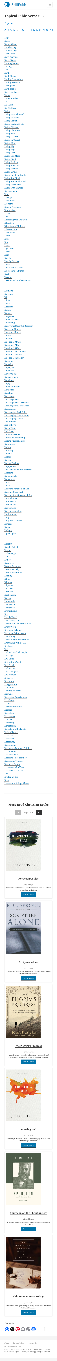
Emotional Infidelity (14, 357)
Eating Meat (10, 143)
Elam (6, 254)
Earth (7, 72)
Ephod (7, 527)
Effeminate (9, 232)
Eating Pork (9, 152)
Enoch (7, 482)
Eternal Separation (13, 572)
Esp (6, 556)
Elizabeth (8, 306)
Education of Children (14, 226)
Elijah (7, 300)
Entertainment (11, 498)
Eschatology (10, 553)
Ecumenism (10, 210)
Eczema (8, 213)
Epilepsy (8, 530)
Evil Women (10, 674)
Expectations (10, 745)
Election (8, 277)
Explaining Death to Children (18, 748)
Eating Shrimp (11, 168)
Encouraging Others (13, 418)
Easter (7, 95)
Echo (6, 194)
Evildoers (8, 678)
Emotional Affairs (12, 348)
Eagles (7, 41)
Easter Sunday (11, 98)
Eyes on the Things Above (16, 783)
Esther (7, 559)
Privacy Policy (18, 1343)
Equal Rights (10, 533)
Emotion (8, 338)
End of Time (10, 428)
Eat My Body (10, 108)
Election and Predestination (17, 280)
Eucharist (8, 588)
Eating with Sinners (13, 187)
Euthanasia (9, 601)
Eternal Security (11, 569)
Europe (7, 598)
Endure (7, 447)
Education (9, 223)
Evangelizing (10, 610)
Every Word (10, 626)
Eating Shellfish (11, 165)
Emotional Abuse (12, 341)
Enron (7, 485)
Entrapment (10, 507)
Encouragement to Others (16, 402)
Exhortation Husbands (15, 729)
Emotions (8, 361)
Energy (7, 460)
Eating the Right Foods (15, 175)
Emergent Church (12, 329)
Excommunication (13, 706)
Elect (6, 274)
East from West (11, 92)
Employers (9, 370)
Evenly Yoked (10, 617)
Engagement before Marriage (18, 469)
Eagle (6, 37)
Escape (7, 550)
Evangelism (9, 604)
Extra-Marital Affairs (14, 767)
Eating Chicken (11, 127)
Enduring (8, 450)
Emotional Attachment (15, 351)
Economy (8, 203)
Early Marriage (11, 56)
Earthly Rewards (12, 82)
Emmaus (8, 335)
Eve (6, 614)
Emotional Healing (13, 354)
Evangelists (9, 607)
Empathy (8, 364)
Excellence (9, 700)
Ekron (7, 251)
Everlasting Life (11, 620)
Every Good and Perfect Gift (17, 623)
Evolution (9, 681)
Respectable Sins (28, 878)
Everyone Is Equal (13, 630)
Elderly (7, 258)
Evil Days (8, 655)
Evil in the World (12, 662)
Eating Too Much (12, 178)
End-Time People (12, 434)
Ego (6, 242)
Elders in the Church (14, 270)
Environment (10, 514)
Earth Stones (10, 76)
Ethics (7, 579)
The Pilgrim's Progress (28, 1045)
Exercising (9, 722)
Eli (5, 297)
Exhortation (10, 725)
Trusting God (28, 1129)
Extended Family (12, 764)
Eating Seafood (11, 162)
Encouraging (10, 409)
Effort (7, 235)
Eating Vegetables (12, 184)
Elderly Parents (11, 261)
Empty (7, 383)
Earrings (8, 66)
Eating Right (10, 159)
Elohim (7, 310)
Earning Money (11, 63)
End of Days (10, 421)
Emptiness (9, 380)
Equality (8, 543)
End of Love (10, 424)
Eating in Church (12, 139)
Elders (7, 264)
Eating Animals (11, 117)
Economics (9, 200)
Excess (7, 703)
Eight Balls (9, 248)
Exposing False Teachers (15, 757)
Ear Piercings (10, 50)
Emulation (9, 389)
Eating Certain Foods (14, 124)
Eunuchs (8, 591)
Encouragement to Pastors (16, 405)
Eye (6, 773)
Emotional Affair (12, 345)
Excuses (8, 709)
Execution (9, 713)
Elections (8, 290)
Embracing (9, 322)
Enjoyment (9, 479)
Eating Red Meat (12, 155)
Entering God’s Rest (13, 492)
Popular (9, 23)
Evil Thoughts (11, 671)
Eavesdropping (11, 191)
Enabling (8, 393)
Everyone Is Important (15, 633)
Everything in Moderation (16, 639)
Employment (10, 373)
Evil (6, 649)
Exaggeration (10, 684)
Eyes (6, 780)
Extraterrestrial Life (13, 770)
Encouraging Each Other (15, 412)
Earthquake (9, 85)
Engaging (8, 472)
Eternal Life (10, 563)
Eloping (8, 313)
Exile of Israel (11, 732)
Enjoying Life (10, 476)
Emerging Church (12, 332)
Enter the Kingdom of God (16, 488)
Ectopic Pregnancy (13, 207)
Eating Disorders (12, 130)
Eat (5, 101)
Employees (9, 367)
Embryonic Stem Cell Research (18, 325)
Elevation (8, 294)
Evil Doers (9, 658)
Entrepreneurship (12, 511)
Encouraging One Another (16, 415)
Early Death (9, 53)
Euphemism (10, 594)
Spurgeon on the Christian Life (28, 1213)
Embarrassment (11, 319)
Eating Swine (10, 171)
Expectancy (9, 741)
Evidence (8, 646)
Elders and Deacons (13, 267)
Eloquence (9, 316)
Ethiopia (8, 582)
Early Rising (10, 60)
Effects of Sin (10, 229)
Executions (9, 716)
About (6, 1343)
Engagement (10, 466)
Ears (6, 69)
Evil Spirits (9, 668)
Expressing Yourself (13, 761)
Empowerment (11, 377)
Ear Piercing (10, 47)
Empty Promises (12, 386)
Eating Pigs (9, 149)
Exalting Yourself (12, 690)
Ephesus (8, 523)
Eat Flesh (8, 104)
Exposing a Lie (11, 754)
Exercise (8, 719)
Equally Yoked (11, 547)
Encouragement (11, 399)
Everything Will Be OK (15, 642)
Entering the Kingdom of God (18, 495)
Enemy (7, 456)
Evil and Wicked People (15, 652)
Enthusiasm (10, 501)
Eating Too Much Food (15, 181)
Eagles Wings (10, 44)
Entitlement (10, 504)
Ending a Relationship (14, 437)
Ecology (8, 197)
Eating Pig (9, 146)
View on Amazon (28, 894)
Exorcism (8, 735)
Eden (6, 216)
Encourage (9, 396)
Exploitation (10, 751)
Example (8, 693)
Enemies (8, 453)
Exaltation (9, 687)
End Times (9, 431)
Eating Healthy (11, 136)
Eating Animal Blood (14, 114)
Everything (9, 636)
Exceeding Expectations (15, 697)
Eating (7, 111)
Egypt (7, 245)
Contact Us (32, 1343)
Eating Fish (9, 133)
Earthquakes (10, 88)
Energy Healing (11, 463)
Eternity (8, 575)
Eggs (6, 238)
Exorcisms (9, 738)
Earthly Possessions (13, 79)
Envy (6, 517)
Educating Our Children (15, 219)
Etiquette (8, 585)
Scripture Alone (28, 962)
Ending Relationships (14, 440)
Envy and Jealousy (13, 520)
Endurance (9, 444)
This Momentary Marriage (28, 1296)
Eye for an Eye (11, 776)
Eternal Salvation (12, 566)
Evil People (9, 665)
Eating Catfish (10, 120)
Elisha (7, 303)
